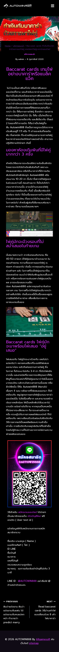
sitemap (34, 643)
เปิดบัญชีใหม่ (34, 516)
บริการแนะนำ (29, 54)
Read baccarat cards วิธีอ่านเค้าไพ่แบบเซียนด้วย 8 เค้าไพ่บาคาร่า (45, 610)
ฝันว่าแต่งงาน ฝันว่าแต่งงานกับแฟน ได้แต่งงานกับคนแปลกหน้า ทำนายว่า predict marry (13, 612)
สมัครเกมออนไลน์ (27, 512)
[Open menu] (52, 5)
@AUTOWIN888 (28, 581)
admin (21, 59)
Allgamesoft (43, 639)
